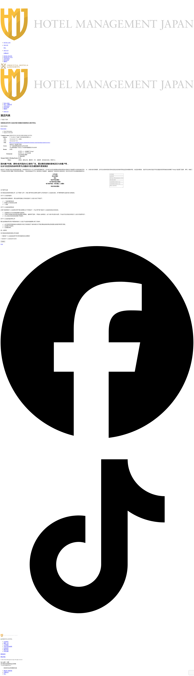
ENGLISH (6, 60)
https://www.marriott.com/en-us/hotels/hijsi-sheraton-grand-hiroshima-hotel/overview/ (29, 142)
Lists (2, 244)
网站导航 (3, 656)
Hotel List (6, 111)
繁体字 (5, 61)
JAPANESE (7, 58)
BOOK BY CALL (8, 57)
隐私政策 (3, 654)
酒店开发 (6, 649)
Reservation (3, 128)
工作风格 (6, 645)
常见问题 (6, 651)
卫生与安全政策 (8, 646)
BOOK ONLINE (8, 56)
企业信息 (6, 648)
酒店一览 (6, 643)
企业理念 (6, 641)
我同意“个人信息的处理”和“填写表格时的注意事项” (16, 236)
